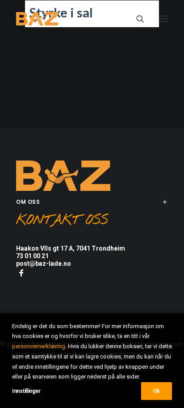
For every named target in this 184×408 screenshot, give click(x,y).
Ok (156, 391)
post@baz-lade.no (43, 263)
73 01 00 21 (32, 256)
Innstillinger (26, 391)
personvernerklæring (38, 346)
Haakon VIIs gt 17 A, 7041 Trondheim (70, 248)
